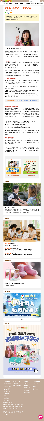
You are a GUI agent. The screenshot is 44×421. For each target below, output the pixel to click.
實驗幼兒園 (16, 383)
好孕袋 (5, 397)
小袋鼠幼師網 (17, 385)
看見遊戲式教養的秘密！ (31, 175)
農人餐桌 (34, 388)
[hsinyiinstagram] (8, 415)
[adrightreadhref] (22, 305)
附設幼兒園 (17, 381)
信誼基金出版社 (26, 383)
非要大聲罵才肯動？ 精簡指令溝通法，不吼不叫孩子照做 (18, 250)
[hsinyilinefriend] (4, 415)
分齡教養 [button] (11, 3)
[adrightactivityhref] (22, 350)
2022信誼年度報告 (7, 386)
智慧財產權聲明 (15, 408)
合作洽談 (9, 408)
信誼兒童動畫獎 (26, 390)
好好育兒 (5, 395)
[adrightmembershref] (22, 272)
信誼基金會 (7, 381)
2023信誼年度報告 (7, 388)
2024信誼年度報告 (7, 389)
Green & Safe (35, 389)
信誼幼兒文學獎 (26, 389)
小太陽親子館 (35, 383)
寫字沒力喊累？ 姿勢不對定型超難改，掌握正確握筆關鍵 (18, 254)
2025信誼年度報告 (7, 391)
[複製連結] (11, 13)
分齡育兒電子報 (7, 398)
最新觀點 (17, 3)
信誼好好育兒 (7, 404)
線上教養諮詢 (6, 400)
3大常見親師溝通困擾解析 (13, 175)
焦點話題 (6, 3)
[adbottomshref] (13, 166)
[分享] (6, 13)
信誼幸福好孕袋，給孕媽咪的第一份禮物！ (15, 283)
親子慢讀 (28, 3)
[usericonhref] (42, 1)
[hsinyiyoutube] (6, 415)
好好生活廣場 (37, 381)
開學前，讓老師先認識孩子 (11, 245)
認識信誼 (4, 408)
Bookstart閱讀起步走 (27, 387)
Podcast (22, 3)
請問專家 (33, 3)
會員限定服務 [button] (40, 3)
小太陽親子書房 (36, 384)
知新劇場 (34, 386)
